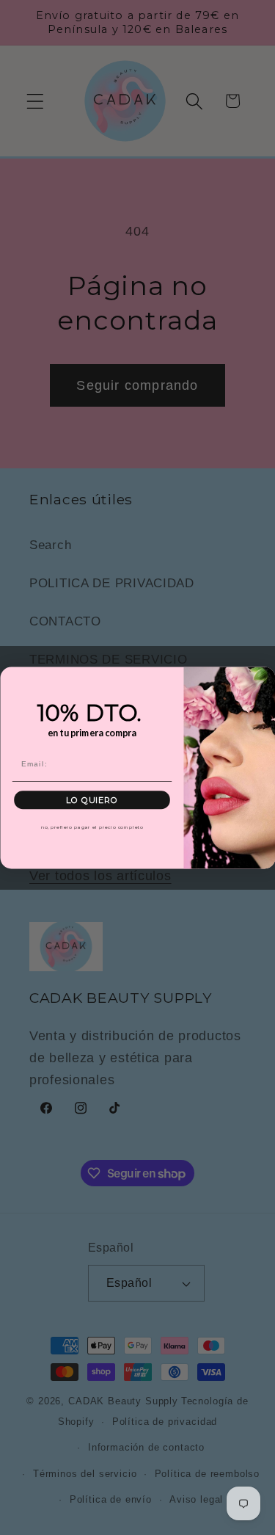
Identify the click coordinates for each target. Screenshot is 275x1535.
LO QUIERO (92, 799)
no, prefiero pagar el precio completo (91, 827)
